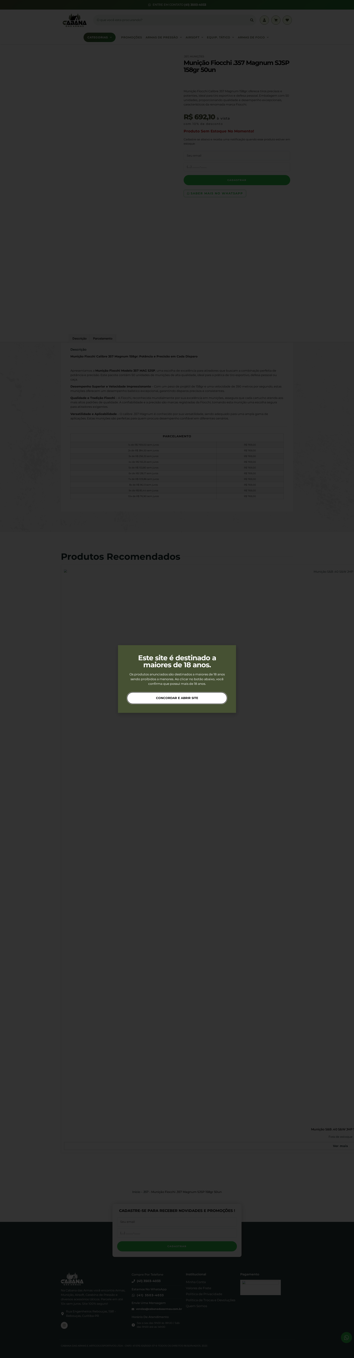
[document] (177, 679)
